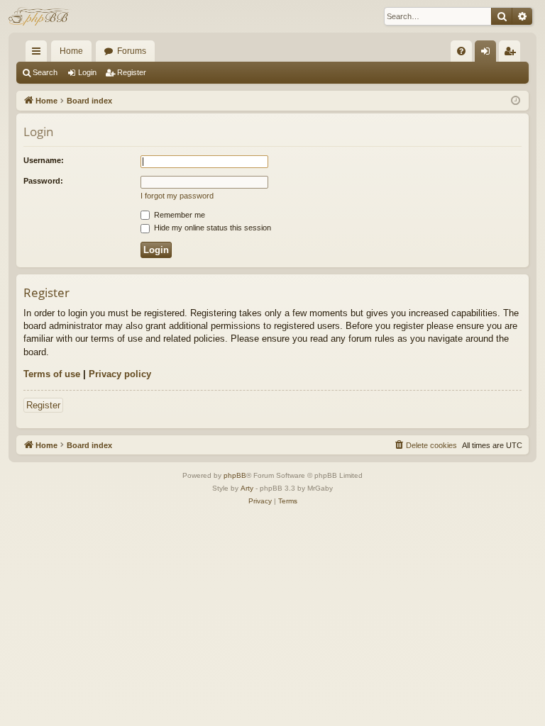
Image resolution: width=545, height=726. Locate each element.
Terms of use (51, 374)
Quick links (39, 54)
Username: (43, 160)
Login (87, 72)
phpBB (235, 475)
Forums (131, 51)
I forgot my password (177, 195)
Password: (43, 181)
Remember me (178, 215)
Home (71, 51)
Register (131, 72)
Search (45, 72)
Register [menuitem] (512, 54)
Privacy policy (120, 374)
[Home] (40, 16)
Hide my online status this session (211, 227)
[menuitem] (461, 51)
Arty (247, 488)
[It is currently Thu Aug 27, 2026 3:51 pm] (515, 101)
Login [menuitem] (488, 54)
